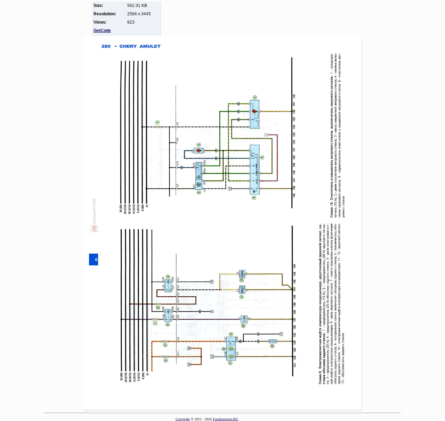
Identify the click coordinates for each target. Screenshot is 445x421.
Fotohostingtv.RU (225, 419)
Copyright (183, 419)
